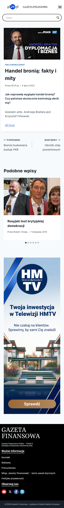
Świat (21, 65)
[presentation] (32, 196)
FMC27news (11, 65)
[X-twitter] (10, 491)
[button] (59, 7)
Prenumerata (9, 467)
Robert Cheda (20, 232)
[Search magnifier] (58, 17)
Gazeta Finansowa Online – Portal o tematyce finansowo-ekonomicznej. (17, 444)
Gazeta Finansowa (21, 433)
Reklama (6, 462)
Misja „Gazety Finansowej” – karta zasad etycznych (28, 473)
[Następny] (55, 209)
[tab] (26, 242)
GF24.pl (15, 85)
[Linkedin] (22, 491)
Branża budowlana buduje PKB (15, 145)
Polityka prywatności (13, 478)
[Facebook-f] (16, 491)
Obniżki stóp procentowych (51, 145)
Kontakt (6, 457)
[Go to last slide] (8, 209)
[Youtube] (4, 491)
